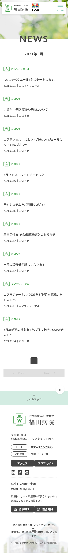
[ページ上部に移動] (60, 389)
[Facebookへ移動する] (20, 472)
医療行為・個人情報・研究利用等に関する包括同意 (34, 534)
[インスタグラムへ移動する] (13, 472)
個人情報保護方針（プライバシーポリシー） (34, 526)
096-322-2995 (42, 447)
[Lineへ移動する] (27, 472)
